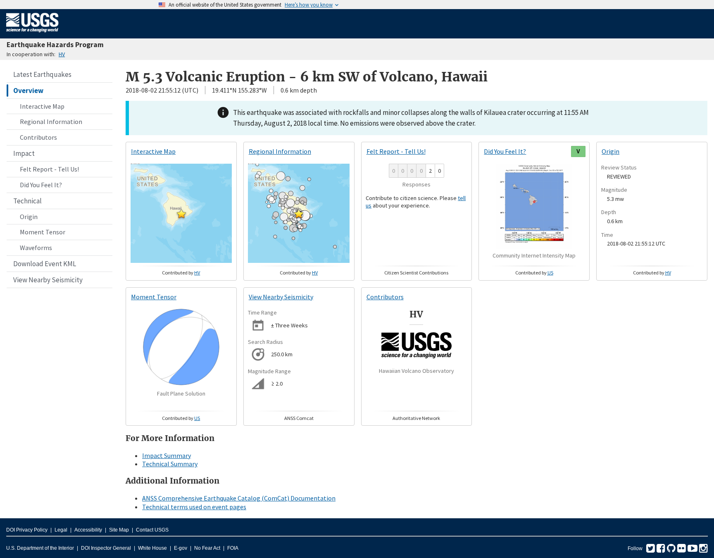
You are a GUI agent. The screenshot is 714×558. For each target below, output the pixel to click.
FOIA (232, 548)
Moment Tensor (42, 232)
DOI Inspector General (106, 548)
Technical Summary (170, 464)
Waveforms (36, 247)
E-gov (180, 548)
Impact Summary (166, 455)
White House (152, 548)
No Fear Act (207, 548)
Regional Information (51, 121)
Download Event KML (44, 263)
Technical (27, 200)
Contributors (38, 137)
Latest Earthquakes (42, 74)
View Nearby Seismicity (48, 279)
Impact (24, 153)
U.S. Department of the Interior (40, 548)
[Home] (32, 34)
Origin (29, 216)
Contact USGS (152, 530)
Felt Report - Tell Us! (49, 169)
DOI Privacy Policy (27, 530)
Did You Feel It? (41, 185)
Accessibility (88, 530)
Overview (28, 90)
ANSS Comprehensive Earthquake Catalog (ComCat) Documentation (239, 498)
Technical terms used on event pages (194, 507)
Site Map (119, 530)
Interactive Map (42, 106)
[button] (181, 214)
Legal (61, 530)
